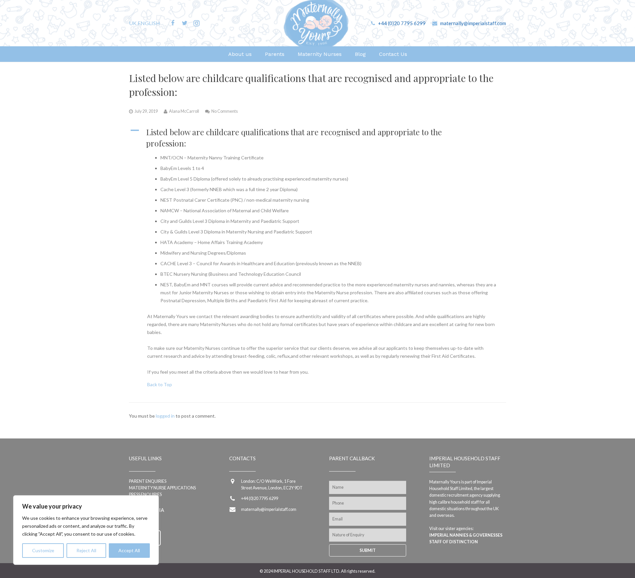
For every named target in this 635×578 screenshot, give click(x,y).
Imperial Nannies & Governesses (465, 535)
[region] (86, 530)
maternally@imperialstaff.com (473, 23)
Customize (43, 550)
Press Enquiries (145, 494)
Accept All (129, 550)
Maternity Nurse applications (162, 487)
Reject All (86, 550)
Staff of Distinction (453, 541)
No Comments (224, 111)
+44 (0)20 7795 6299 (402, 23)
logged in (165, 416)
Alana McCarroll (184, 111)
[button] (317, 137)
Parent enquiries (147, 481)
